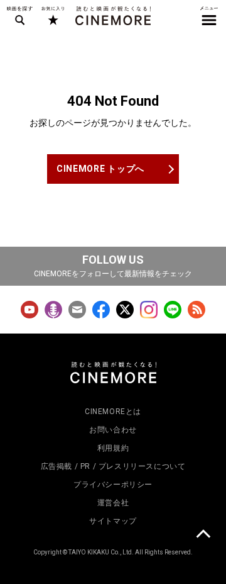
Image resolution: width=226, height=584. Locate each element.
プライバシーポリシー (113, 484)
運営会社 (113, 502)
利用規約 (113, 448)
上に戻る (203, 535)
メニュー (209, 15)
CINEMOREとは (113, 411)
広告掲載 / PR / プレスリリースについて (113, 466)
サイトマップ (113, 521)
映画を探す (19, 15)
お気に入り (52, 15)
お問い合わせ (113, 429)
